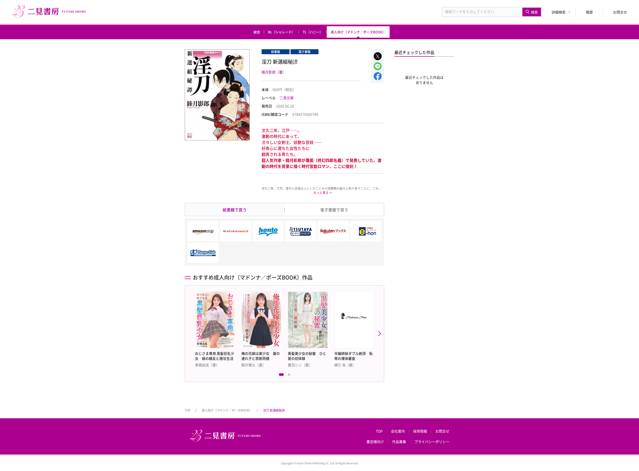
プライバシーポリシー (431, 441)
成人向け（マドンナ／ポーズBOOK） (358, 31)
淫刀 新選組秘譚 (274, 410)
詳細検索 (559, 11)
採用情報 (420, 431)
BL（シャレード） (281, 31)
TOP (188, 410)
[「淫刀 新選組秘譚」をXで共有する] (378, 56)
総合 (257, 31)
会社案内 (398, 431)
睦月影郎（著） (274, 71)
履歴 (589, 11)
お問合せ (620, 11)
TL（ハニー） (313, 31)
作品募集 (399, 441)
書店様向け (375, 441)
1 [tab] (281, 375)
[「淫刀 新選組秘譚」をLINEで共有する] (378, 66)
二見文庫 (287, 97)
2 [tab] (290, 375)
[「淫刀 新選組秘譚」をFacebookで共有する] (378, 76)
